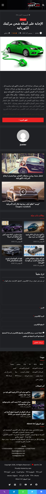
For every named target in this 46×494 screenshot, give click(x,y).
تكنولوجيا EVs (30, 472)
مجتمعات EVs (34, 475)
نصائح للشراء (20, 472)
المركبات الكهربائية (37, 372)
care (29, 468)
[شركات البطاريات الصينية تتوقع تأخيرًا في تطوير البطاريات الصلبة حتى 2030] (38, 415)
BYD (35, 364)
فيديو (13, 472)
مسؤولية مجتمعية (12, 475)
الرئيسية (26, 15)
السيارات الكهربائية (37, 368)
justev (37, 33)
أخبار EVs (19, 15)
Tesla (12, 364)
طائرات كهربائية (24, 475)
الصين (14, 368)
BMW (41, 364)
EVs (25, 364)
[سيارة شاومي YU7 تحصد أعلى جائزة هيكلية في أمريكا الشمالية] (12, 226)
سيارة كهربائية (29, 376)
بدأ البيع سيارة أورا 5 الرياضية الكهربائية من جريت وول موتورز (35, 236)
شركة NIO (9, 376)
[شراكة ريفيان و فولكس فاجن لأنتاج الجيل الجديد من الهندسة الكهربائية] (34, 250)
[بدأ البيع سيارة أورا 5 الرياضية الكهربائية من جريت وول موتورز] (34, 226)
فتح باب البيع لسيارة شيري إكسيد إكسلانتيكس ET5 (13, 259)
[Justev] (33, 5)
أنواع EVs (7, 472)
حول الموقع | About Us (23, 479)
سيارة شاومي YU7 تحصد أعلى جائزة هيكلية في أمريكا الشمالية (12, 236)
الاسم (42, 308)
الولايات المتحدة (24, 372)
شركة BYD (18, 376)
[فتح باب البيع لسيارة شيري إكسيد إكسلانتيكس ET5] (12, 250)
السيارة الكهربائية (24, 368)
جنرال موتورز (39, 376)
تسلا (16, 372)
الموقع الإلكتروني (39, 324)
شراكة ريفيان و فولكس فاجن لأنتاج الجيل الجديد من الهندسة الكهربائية (34, 260)
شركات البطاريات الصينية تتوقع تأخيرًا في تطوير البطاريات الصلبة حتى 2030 (17, 413)
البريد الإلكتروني (38, 316)
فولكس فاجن (39, 379)
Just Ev (36, 465)
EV (30, 364)
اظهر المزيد (23, 120)
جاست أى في (8, 372)
